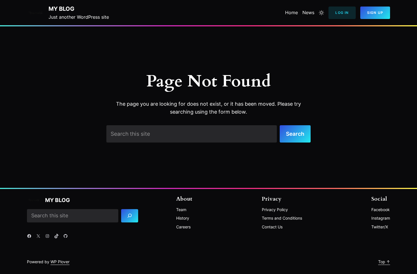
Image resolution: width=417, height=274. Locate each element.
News (308, 12)
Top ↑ (384, 261)
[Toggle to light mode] (321, 13)
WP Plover (60, 261)
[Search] (129, 215)
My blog (61, 8)
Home (291, 12)
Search (295, 133)
